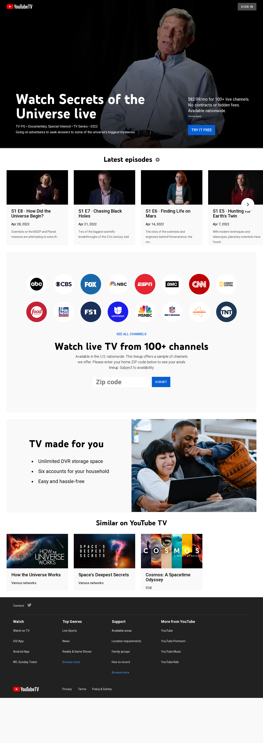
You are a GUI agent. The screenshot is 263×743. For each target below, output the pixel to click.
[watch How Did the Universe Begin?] (37, 187)
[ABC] (36, 284)
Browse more (71, 662)
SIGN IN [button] (247, 6)
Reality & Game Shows (77, 651)
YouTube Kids (170, 662)
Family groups (121, 651)
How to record (121, 662)
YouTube (167, 630)
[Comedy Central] (226, 284)
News (66, 641)
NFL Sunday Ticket (25, 662)
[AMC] (172, 284)
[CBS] (63, 284)
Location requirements (126, 641)
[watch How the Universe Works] (37, 551)
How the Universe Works (36, 574)
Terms (82, 689)
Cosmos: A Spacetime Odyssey (168, 577)
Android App (21, 651)
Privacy (67, 689)
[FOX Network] (90, 284)
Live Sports (69, 630)
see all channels (131, 334)
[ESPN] (145, 284)
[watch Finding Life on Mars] (171, 187)
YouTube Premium (173, 641)
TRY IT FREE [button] (201, 130)
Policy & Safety (102, 689)
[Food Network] (36, 312)
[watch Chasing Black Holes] (104, 187)
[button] (247, 204)
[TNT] (226, 312)
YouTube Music (171, 651)
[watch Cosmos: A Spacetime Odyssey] (171, 551)
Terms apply (194, 116)
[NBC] (118, 284)
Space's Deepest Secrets (103, 574)
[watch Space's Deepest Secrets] (104, 551)
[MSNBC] (145, 312)
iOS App (18, 641)
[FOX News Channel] (63, 312)
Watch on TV (21, 630)
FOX (149, 588)
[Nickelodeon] (199, 312)
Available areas (122, 630)
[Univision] (118, 312)
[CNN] (199, 284)
